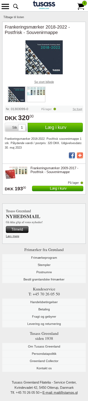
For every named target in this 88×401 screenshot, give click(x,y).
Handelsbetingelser (44, 302)
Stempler (44, 265)
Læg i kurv (55, 127)
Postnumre (44, 272)
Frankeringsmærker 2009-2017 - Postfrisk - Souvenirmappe (54, 170)
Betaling (44, 309)
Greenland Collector (44, 361)
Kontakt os (44, 368)
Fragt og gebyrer (44, 316)
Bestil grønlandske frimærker (44, 279)
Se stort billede (44, 82)
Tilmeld (17, 229)
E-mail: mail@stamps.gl (60, 392)
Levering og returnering (44, 324)
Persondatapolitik (44, 353)
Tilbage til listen (13, 17)
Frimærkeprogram (44, 257)
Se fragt (77, 109)
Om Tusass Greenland (44, 346)
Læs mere (12, 236)
